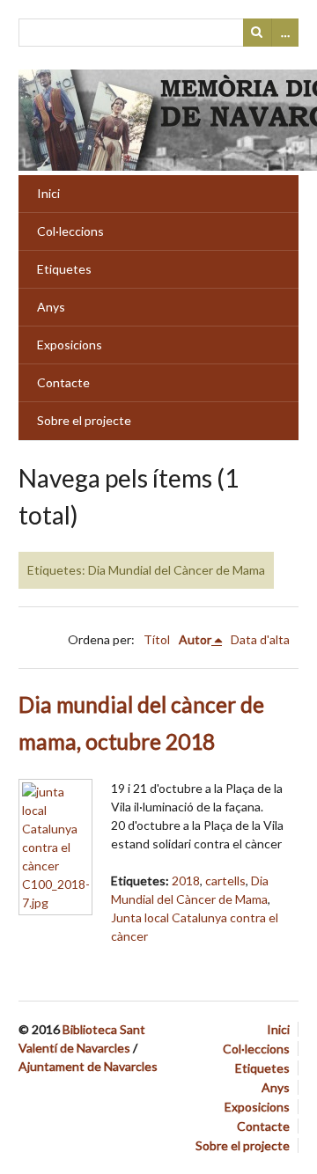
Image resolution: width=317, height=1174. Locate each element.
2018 (186, 880)
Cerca (257, 32)
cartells (225, 880)
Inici (48, 193)
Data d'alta (260, 639)
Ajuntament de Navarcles (88, 1066)
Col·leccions (70, 231)
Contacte (63, 382)
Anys (51, 306)
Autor (195, 639)
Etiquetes (64, 268)
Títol (157, 639)
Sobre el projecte (84, 420)
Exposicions (69, 344)
